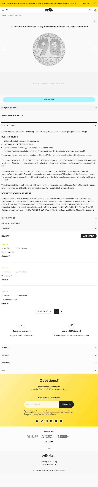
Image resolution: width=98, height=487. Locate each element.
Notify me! (49, 100)
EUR (56, 465)
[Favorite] (95, 21)
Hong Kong (53, 462)
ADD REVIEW (88, 236)
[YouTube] (56, 421)
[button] (49, 108)
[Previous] (3, 49)
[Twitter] (42, 421)
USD (52, 465)
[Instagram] (47, 421)
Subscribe (66, 404)
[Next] (94, 49)
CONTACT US (84, 3)
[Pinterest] (61, 421)
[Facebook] (37, 421)
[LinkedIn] (51, 421)
